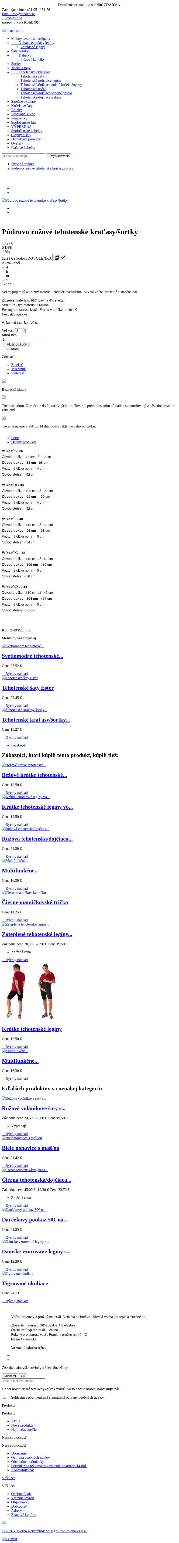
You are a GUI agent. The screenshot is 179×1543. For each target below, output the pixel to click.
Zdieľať (17, 365)
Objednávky (20, 1502)
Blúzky (16, 110)
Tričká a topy (21, 68)
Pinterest (17, 373)
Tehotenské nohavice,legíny (41, 80)
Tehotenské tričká (33, 89)
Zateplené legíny (33, 47)
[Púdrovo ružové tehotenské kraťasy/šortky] (35, 200)
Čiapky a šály (21, 135)
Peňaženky (19, 118)
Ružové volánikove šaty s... (33, 1108)
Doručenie (19, 1453)
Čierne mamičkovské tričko (35, 902)
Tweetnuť (18, 369)
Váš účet (8, 1478)
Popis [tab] (15, 438)
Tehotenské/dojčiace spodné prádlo (46, 93)
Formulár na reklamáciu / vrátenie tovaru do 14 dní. (49, 1466)
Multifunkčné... (20, 871)
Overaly (17, 143)
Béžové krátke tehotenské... (34, 775)
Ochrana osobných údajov (30, 1457)
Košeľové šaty (22, 106)
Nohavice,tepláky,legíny (32, 43)
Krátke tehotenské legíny (32, 1029)
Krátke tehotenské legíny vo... (37, 807)
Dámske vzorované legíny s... (36, 1251)
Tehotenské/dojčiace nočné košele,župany (51, 85)
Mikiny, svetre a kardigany (30, 39)
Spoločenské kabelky (26, 131)
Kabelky (21, 55)
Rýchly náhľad (15, 674)
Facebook (18, 745)
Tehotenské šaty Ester (28, 688)
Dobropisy (19, 1506)
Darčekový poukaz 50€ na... (35, 1220)
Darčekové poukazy (26, 139)
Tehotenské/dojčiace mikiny (41, 97)
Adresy (16, 1510)
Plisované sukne (23, 114)
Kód (5, 630)
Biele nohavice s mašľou (30, 1148)
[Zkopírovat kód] (59, 257)
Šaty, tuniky (20, 51)
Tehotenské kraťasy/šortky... (36, 720)
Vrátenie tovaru (22, 1498)
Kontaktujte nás (22, 1470)
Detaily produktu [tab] (23, 442)
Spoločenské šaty (24, 122)
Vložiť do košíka (16, 344)
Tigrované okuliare (25, 1283)
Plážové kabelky (33, 59)
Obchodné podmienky (27, 1462)
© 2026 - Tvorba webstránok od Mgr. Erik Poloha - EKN (44, 1531)
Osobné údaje (21, 1494)
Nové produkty (22, 1425)
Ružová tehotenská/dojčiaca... (37, 839)
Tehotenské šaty (32, 76)
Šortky (16, 64)
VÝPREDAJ (21, 127)
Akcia (15, 1421)
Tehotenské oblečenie (30, 72)
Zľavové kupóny (23, 1515)
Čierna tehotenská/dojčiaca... (36, 1180)
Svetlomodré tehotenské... (32, 656)
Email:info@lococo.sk (18, 14)
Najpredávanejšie (24, 1429)
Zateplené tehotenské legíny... (37, 934)
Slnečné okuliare (23, 101)
